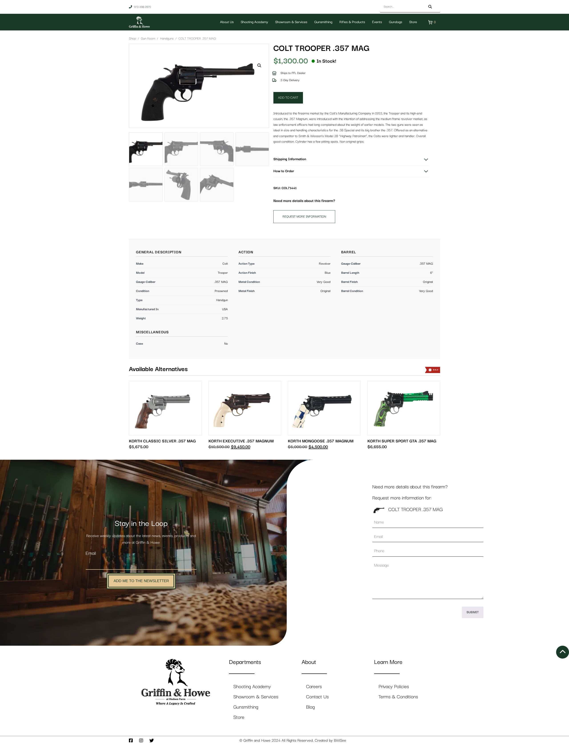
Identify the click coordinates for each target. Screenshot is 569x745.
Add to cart (288, 98)
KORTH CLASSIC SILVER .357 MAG (162, 441)
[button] (259, 66)
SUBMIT (473, 612)
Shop (132, 38)
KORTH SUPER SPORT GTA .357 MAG (401, 441)
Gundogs (395, 22)
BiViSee (340, 740)
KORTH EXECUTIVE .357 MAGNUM (241, 441)
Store (413, 22)
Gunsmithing (323, 22)
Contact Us (317, 697)
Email (91, 553)
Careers (314, 686)
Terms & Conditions (398, 697)
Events (377, 22)
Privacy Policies (394, 686)
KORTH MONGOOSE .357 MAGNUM (320, 441)
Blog (310, 707)
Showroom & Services (291, 22)
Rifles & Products (352, 22)
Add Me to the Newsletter (141, 581)
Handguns (167, 38)
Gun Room (148, 38)
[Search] (430, 6)
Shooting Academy (254, 22)
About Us (227, 22)
